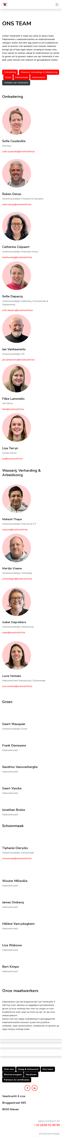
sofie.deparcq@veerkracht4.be (17, 310)
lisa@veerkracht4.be (12, 458)
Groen (8, 77)
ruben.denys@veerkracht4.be (16, 204)
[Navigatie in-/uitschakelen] (57, 4)
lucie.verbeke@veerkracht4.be (17, 686)
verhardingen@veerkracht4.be (17, 578)
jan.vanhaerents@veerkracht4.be (18, 359)
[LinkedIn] (34, 1088)
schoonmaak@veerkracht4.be (17, 858)
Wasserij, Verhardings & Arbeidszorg (39, 72)
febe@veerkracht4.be (13, 409)
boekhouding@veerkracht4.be (17, 257)
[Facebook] (27, 1088)
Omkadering (10, 72)
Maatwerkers (38, 77)
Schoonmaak (21, 77)
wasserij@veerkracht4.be (15, 529)
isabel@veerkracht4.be (14, 632)
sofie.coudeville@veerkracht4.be (18, 151)
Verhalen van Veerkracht (16, 82)
